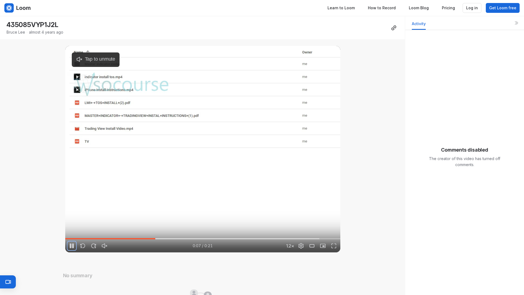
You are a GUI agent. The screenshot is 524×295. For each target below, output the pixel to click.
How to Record (382, 7)
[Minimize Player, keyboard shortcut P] (322, 245)
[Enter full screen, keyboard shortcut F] (333, 245)
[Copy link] (393, 27)
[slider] (202, 239)
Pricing (448, 7)
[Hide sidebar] (516, 23)
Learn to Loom (341, 7)
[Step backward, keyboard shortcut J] (82, 245)
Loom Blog (419, 7)
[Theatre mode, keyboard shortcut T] (312, 245)
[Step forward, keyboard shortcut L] (93, 245)
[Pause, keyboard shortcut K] (71, 245)
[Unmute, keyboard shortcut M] (104, 245)
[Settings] (301, 245)
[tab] (419, 25)
